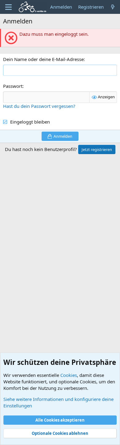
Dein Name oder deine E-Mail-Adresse (43, 59)
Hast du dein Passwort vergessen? (39, 106)
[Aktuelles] (113, 7)
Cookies (68, 375)
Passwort (12, 86)
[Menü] (8, 7)
